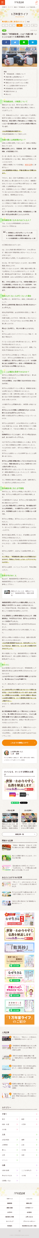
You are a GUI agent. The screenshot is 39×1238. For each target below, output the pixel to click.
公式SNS (9, 1212)
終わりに (8, 94)
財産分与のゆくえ (11, 91)
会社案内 (29, 1212)
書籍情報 (9, 1203)
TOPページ (10, 1198)
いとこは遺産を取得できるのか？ (16, 85)
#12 (12, 25)
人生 (4, 30)
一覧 (33, 25)
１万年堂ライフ (19, 14)
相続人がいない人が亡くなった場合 (17, 82)
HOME (4, 7)
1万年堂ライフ (29, 1208)
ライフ (10, 7)
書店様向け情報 (10, 1217)
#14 (27, 25)
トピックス (29, 1198)
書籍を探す (29, 1203)
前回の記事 (28, 164)
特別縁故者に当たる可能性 (14, 88)
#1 (5, 25)
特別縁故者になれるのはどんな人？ (17, 80)
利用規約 (9, 1226)
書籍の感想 (10, 1208)
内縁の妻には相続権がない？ (15, 77)
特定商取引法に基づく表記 (29, 1226)
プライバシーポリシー (29, 1221)
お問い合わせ (29, 1217)
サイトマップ (9, 1221)
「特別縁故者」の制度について (16, 74)
